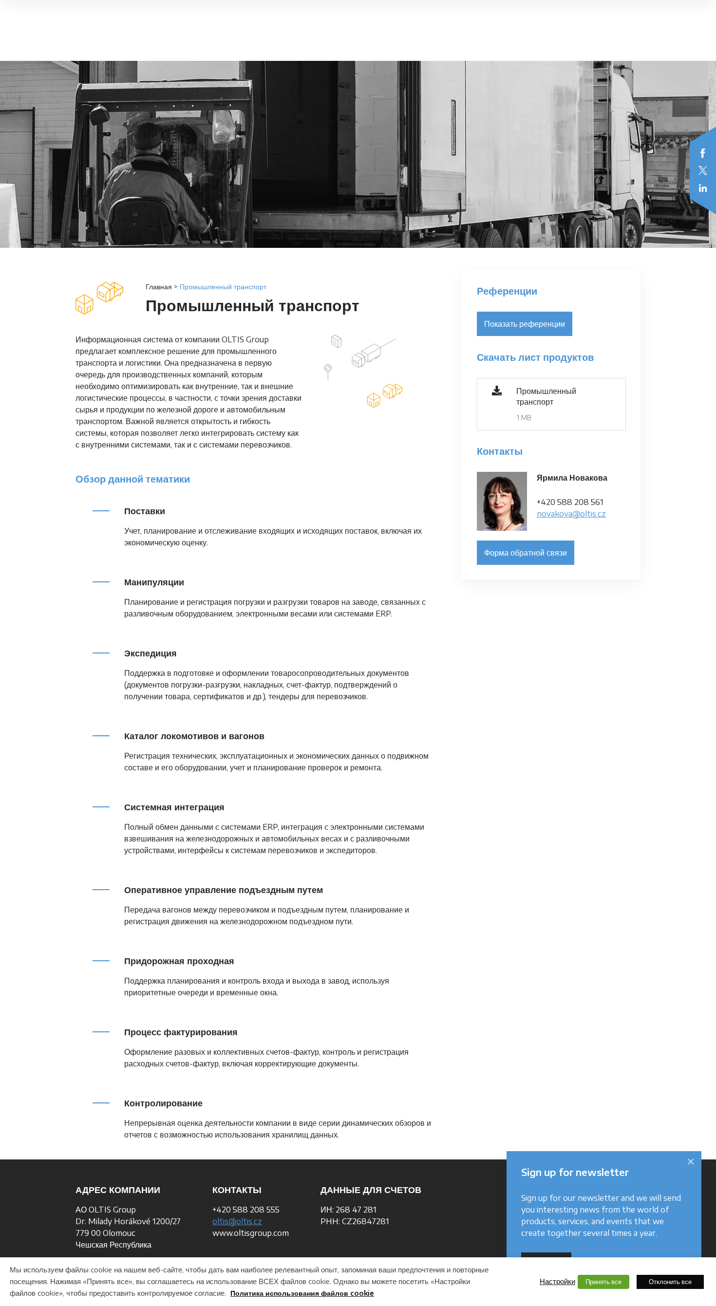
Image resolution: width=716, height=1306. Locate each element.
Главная (159, 286)
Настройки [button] (557, 1281)
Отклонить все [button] (670, 1282)
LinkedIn (703, 188)
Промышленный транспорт (546, 396)
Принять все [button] (603, 1282)
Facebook (703, 153)
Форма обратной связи (525, 553)
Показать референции (524, 324)
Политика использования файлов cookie (302, 1293)
